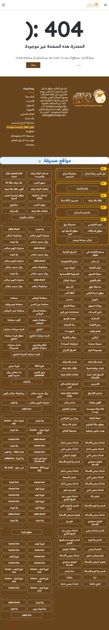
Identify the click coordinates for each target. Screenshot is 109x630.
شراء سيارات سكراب (13, 329)
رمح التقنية (95, 324)
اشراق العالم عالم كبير (69, 385)
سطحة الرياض (39, 297)
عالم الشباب (82, 188)
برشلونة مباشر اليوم (14, 393)
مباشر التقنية (69, 337)
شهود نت (69, 331)
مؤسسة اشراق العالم (22, 140)
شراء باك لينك (95, 361)
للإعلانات (6, 625)
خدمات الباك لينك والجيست (40, 175)
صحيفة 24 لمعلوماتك (22, 135)
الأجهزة (30, 109)
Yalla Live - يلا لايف (14, 451)
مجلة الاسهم (95, 273)
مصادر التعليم (69, 408)
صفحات (29, 144)
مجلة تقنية (95, 418)
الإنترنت (30, 100)
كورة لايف (39, 488)
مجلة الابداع (69, 305)
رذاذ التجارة (69, 324)
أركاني (95, 337)
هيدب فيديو (69, 318)
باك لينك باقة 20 (13, 182)
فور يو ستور (69, 489)
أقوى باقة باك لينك (14, 189)
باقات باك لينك (69, 368)
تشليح (39, 329)
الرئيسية (29, 96)
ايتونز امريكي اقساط (69, 514)
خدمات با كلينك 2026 (39, 197)
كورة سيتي (13, 365)
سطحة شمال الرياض (40, 312)
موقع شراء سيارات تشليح (14, 337)
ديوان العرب (39, 204)
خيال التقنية (95, 267)
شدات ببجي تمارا (69, 442)
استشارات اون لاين (69, 312)
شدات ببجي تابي (69, 448)
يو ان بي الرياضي (69, 418)
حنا (95, 577)
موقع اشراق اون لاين (69, 232)
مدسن (69, 299)
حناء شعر (69, 571)
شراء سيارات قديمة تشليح (26, 354)
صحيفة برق (69, 224)
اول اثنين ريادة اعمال (95, 173)
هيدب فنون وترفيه (95, 430)
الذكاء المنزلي (27, 113)
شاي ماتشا (95, 583)
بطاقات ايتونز (69, 549)
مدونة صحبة (95, 343)
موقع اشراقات (95, 230)
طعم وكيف (95, 331)
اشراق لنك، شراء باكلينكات (95, 376)
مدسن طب (69, 402)
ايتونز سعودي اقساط (95, 463)
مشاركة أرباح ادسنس (22, 122)
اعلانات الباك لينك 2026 (69, 394)
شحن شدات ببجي (95, 530)
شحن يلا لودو (95, 539)
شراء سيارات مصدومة (13, 346)
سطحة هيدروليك (14, 304)
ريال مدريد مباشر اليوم (39, 395)
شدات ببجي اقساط (95, 442)
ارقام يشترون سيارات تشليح (39, 346)
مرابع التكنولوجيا (69, 261)
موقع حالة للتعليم (95, 424)
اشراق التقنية (69, 251)
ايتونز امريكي (69, 455)
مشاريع (14, 204)
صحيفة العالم (69, 430)
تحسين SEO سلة (69, 200)
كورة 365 (39, 365)
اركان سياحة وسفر (82, 240)
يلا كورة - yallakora (14, 458)
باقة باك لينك (95, 200)
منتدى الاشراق (95, 393)
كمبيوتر (30, 105)
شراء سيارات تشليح (40, 335)
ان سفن (95, 261)
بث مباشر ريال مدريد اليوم (14, 374)
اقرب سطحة (14, 319)
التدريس (95, 383)
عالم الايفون (95, 280)
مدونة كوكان (69, 280)
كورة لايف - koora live (39, 570)
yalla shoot (14, 229)
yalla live (26, 408)
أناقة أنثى (69, 293)
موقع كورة (26, 532)
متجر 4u (95, 496)
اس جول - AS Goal (14, 467)
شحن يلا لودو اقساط (69, 461)
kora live (14, 482)
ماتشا (70, 577)
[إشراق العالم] (92, 5)
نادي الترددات (95, 312)
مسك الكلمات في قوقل (95, 253)
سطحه (14, 297)
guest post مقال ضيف (14, 175)
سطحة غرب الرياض (14, 310)
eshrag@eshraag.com (54, 115)
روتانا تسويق (95, 305)
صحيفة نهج (95, 286)
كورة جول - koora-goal (39, 431)
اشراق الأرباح (69, 350)
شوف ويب (69, 267)
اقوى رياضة (95, 402)
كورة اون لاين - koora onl (39, 460)
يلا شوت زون (39, 608)
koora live (14, 439)
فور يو (69, 521)
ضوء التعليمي (95, 224)
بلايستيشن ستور (95, 555)
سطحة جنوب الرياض (39, 321)
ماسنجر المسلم (82, 212)
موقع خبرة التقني (95, 293)
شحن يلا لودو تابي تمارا (69, 507)
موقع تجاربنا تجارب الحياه (14, 197)
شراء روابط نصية (95, 368)
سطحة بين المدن (40, 304)
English (30, 131)
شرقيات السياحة (69, 343)
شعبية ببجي (95, 549)
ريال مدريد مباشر (39, 241)
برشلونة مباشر (14, 235)
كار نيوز (69, 286)
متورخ (95, 299)
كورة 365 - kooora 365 (39, 469)
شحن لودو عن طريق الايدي (69, 541)
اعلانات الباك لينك (69, 374)
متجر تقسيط (69, 477)
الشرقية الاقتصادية (69, 273)
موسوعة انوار (95, 350)
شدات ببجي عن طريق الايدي (69, 498)
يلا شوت (39, 229)
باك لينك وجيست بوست (95, 410)
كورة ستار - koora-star (14, 422)
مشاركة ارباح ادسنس (69, 175)
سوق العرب (39, 182)
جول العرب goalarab (39, 374)
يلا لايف (26, 381)
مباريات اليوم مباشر (39, 235)
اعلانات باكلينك (26, 217)
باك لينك (29, 118)
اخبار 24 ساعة (69, 424)
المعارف (95, 318)
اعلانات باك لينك (39, 211)
